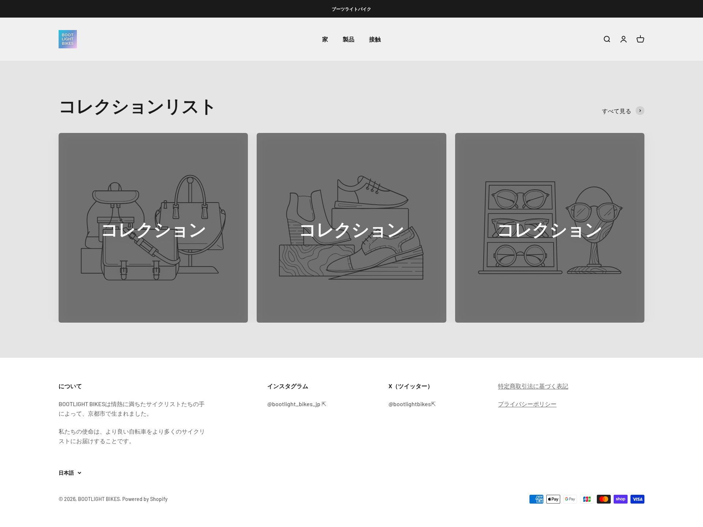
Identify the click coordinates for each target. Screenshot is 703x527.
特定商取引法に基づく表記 (533, 385)
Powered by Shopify (145, 499)
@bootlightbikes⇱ (412, 403)
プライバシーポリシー (527, 403)
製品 (348, 39)
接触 (375, 39)
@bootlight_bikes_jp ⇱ (296, 403)
